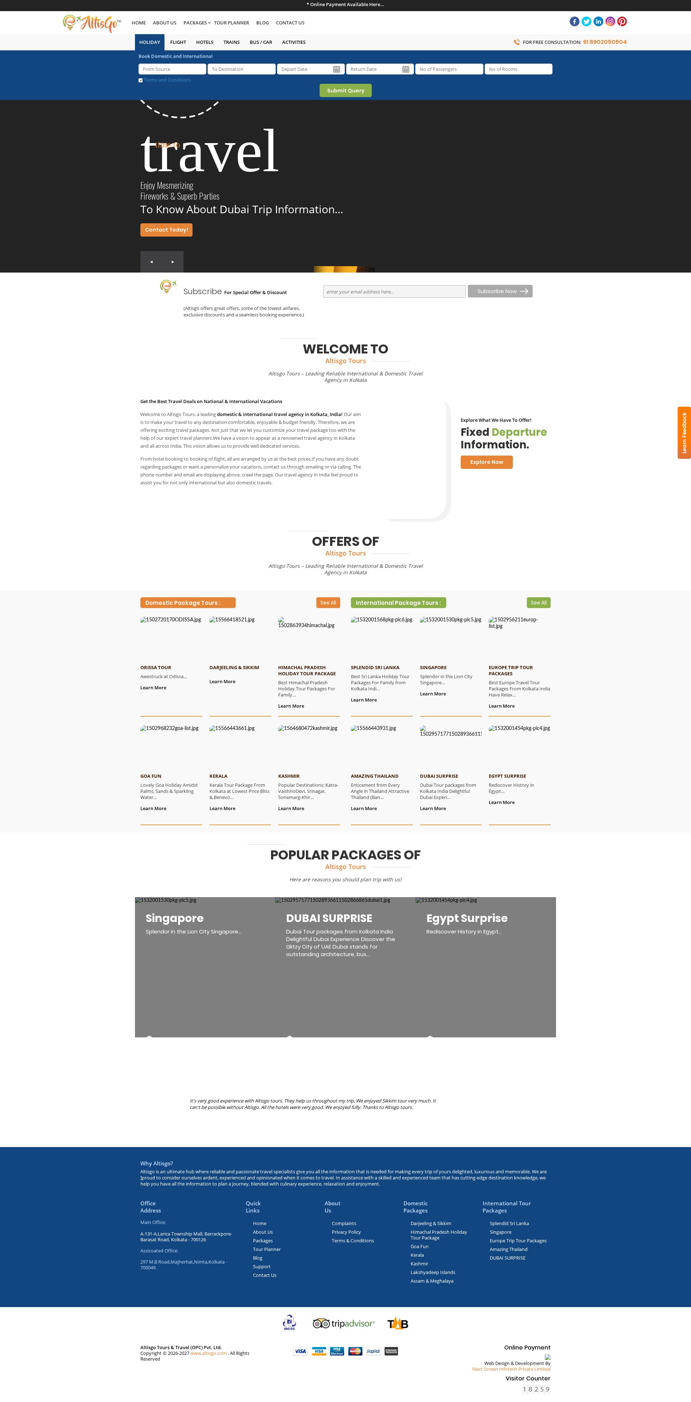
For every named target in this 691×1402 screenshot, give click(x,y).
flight (178, 42)
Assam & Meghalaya (432, 1281)
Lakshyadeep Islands (433, 1272)
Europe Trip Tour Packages (511, 670)
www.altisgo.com (208, 1353)
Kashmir (289, 776)
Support (262, 1266)
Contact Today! (166, 229)
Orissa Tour (155, 667)
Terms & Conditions (353, 1240)
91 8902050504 (605, 42)
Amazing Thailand (375, 776)
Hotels (204, 42)
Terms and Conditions (167, 80)
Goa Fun (151, 776)
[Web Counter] (536, 1389)
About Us (164, 22)
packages (195, 22)
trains (231, 42)
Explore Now (486, 462)
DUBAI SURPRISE (439, 776)
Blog (262, 22)
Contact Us (290, 22)
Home (139, 22)
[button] (151, 262)
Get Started (409, 492)
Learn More (153, 687)
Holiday (149, 42)
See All (328, 602)
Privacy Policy (346, 1232)
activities (294, 42)
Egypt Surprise (507, 776)
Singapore (433, 667)
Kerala (218, 776)
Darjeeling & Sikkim (234, 667)
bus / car (261, 42)
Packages (263, 1240)
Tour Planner (231, 22)
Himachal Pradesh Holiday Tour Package (307, 670)
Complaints (344, 1223)
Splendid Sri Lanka (375, 667)
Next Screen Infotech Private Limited (511, 1369)
